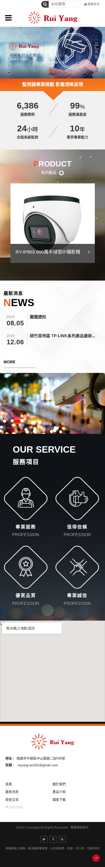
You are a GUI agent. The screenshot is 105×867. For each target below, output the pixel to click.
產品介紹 (59, 792)
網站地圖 (16, 807)
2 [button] (8, 65)
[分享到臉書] (53, 839)
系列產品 (48, 172)
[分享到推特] (44, 839)
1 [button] (8, 58)
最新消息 (12, 792)
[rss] (62, 839)
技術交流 (12, 799)
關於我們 (59, 784)
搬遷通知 (38, 317)
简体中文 (93, 4)
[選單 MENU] (8, 18)
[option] (52, 41)
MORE (9, 362)
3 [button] (8, 72)
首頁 (8, 784)
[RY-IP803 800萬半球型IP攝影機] (52, 223)
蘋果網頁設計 (79, 827)
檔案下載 (59, 799)
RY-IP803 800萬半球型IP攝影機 (48, 252)
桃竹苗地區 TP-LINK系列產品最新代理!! (66, 336)
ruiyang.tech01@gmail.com (38, 765)
